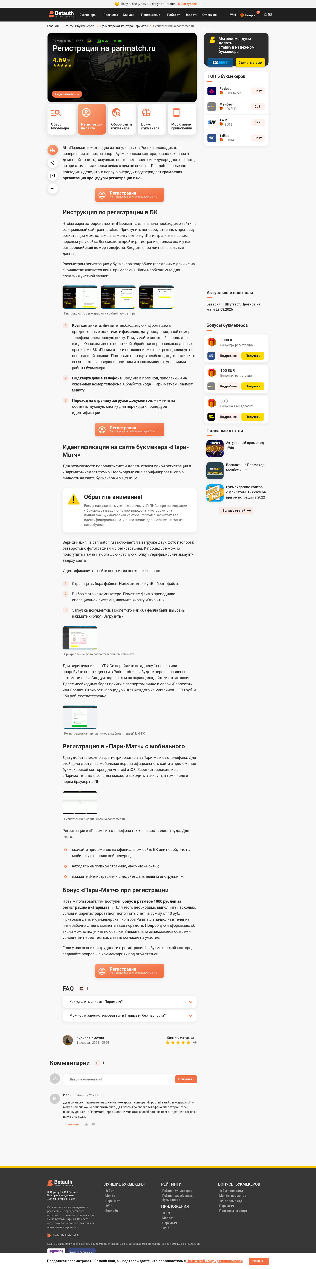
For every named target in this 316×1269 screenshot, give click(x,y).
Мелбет (111, 1195)
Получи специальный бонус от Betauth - (159, 4)
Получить (253, 356)
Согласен (258, 1261)
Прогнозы (110, 15)
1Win (108, 1206)
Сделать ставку (250, 62)
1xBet (166, 1213)
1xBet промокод (231, 1190)
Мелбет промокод (233, 1195)
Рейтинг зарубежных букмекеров (177, 1197)
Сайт (258, 91)
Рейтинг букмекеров (177, 1190)
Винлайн (111, 1210)
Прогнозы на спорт (233, 1210)
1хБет (109, 1190)
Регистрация (133, 194)
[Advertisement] (236, 217)
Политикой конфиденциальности (215, 1261)
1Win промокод (230, 1201)
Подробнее (228, 356)
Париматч (169, 1223)
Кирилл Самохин (90, 1038)
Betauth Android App (67, 1235)
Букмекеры (88, 15)
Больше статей (233, 510)
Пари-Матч (113, 1201)
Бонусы (128, 15)
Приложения (150, 15)
